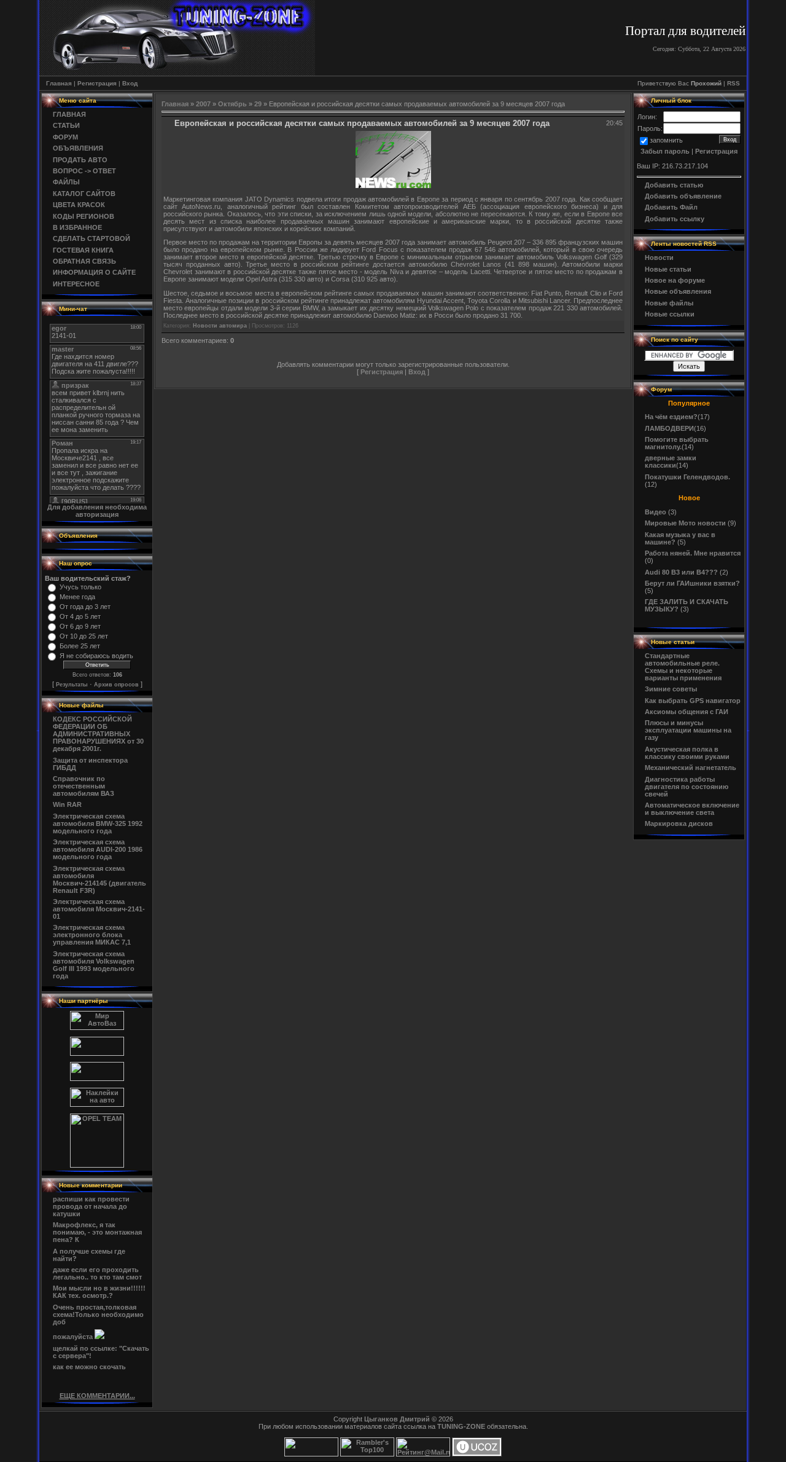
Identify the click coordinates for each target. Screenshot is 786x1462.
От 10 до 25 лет (84, 636)
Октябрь (232, 104)
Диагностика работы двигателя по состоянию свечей (686, 787)
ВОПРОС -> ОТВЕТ (84, 171)
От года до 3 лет (85, 606)
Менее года (77, 596)
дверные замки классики (670, 461)
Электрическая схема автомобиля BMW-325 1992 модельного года (97, 823)
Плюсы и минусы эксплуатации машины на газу (688, 730)
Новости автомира (220, 326)
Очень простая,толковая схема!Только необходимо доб (98, 1314)
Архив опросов (116, 685)
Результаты (72, 685)
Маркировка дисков (679, 823)
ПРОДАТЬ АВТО (80, 159)
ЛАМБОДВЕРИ (669, 428)
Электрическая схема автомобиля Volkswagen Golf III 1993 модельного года (93, 965)
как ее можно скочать (89, 1366)
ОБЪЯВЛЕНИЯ (78, 148)
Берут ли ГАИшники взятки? (692, 583)
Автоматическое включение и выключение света (692, 808)
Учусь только (80, 587)
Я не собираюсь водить (96, 655)
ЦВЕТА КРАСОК (79, 204)
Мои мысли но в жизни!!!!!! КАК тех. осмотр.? (99, 1291)
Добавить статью (674, 185)
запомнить (666, 140)
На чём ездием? (671, 416)
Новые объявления (678, 291)
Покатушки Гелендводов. (687, 477)
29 (258, 104)
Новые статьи (668, 269)
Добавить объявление (683, 196)
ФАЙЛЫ (66, 182)
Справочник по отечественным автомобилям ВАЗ (83, 786)
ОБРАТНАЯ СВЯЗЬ (84, 261)
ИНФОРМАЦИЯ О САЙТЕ (94, 272)
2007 (203, 104)
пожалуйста (74, 1336)
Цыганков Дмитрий (397, 1419)
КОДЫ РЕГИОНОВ (83, 216)
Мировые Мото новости (685, 523)
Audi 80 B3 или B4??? (681, 572)
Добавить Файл (671, 207)
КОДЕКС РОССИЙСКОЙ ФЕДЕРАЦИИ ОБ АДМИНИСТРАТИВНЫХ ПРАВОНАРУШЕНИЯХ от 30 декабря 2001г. (98, 733)
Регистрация (97, 83)
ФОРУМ (65, 137)
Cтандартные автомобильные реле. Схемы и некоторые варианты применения (683, 667)
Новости (659, 257)
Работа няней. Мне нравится (693, 553)
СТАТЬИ (66, 125)
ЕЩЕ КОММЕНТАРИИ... (97, 1395)
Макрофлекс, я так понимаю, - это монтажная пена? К (97, 1232)
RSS (733, 83)
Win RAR (67, 804)
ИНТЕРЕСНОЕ (76, 284)
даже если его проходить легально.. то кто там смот (97, 1273)
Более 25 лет (80, 646)
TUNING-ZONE (461, 1426)
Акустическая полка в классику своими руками (687, 752)
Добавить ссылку (674, 218)
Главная (59, 83)
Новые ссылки (670, 314)
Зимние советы (671, 689)
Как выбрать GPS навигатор (693, 700)
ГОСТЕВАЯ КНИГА (83, 250)
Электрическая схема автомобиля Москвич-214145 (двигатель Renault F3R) (99, 879)
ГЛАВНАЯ (69, 114)
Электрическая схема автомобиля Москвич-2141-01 (99, 909)
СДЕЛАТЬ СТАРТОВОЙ (91, 238)
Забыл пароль (665, 151)
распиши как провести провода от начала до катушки (91, 1206)
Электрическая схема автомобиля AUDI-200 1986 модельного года (97, 849)
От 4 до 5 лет (80, 616)
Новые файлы (669, 303)
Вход (130, 83)
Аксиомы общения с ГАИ (686, 711)
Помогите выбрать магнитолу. (677, 443)
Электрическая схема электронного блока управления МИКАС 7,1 (92, 935)
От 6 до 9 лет (80, 626)
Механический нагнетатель (690, 767)
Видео (655, 512)
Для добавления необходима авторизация (97, 510)
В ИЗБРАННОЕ (77, 227)
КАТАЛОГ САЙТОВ (84, 193)
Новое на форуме (675, 280)
